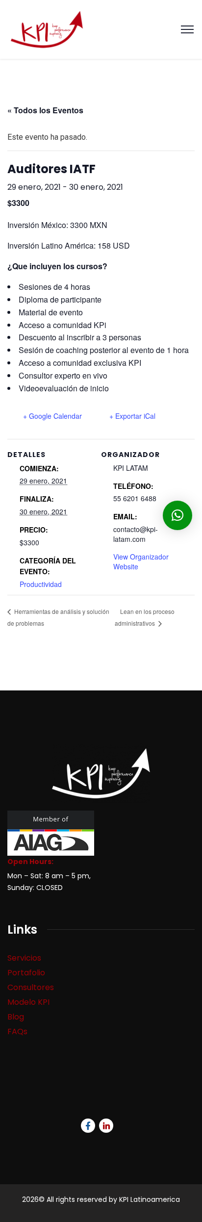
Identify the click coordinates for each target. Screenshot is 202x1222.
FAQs (17, 1031)
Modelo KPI (28, 1002)
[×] (177, 515)
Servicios (24, 958)
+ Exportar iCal (132, 416)
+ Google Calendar (52, 416)
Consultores (30, 987)
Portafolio (26, 972)
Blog (15, 1016)
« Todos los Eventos (45, 110)
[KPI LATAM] (46, 28)
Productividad (41, 584)
